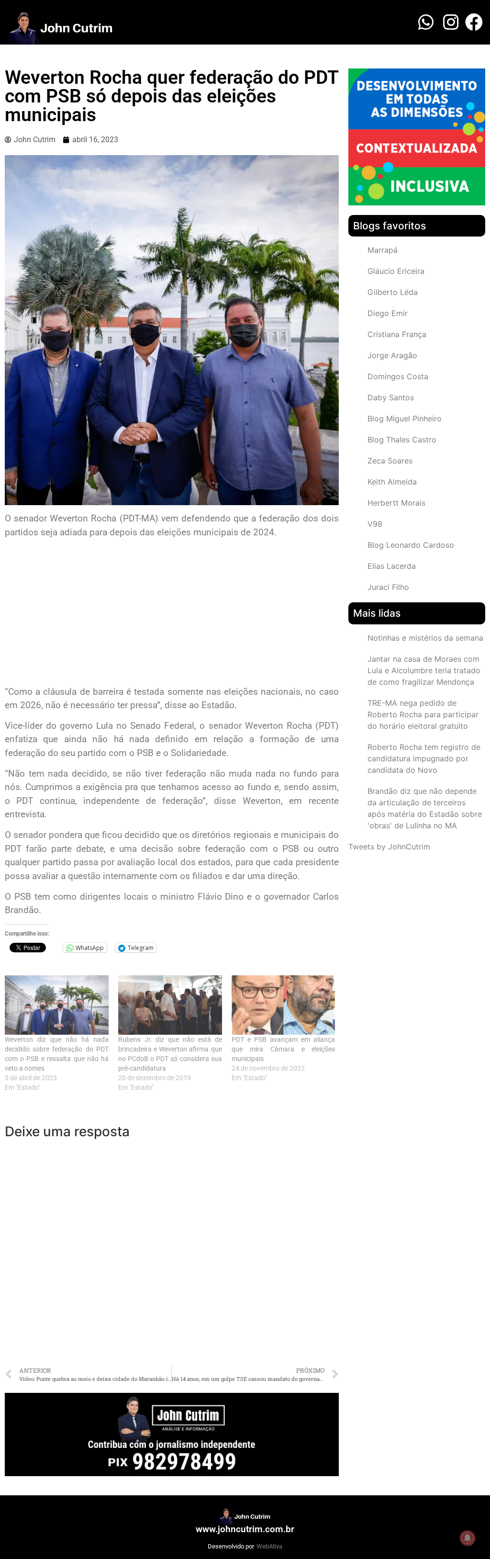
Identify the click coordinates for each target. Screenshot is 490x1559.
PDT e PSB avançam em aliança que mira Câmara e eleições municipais (283, 1049)
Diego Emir (388, 313)
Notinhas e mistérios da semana (425, 638)
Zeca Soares (390, 460)
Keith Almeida (392, 481)
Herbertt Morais (396, 503)
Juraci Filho (388, 587)
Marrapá (383, 250)
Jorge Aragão (392, 355)
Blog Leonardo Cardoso (411, 545)
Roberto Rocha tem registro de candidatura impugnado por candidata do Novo (424, 758)
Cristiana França (397, 334)
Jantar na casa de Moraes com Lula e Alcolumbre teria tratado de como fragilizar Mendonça (424, 670)
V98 (375, 524)
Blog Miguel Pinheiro (405, 418)
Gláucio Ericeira (396, 271)
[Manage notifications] (467, 1538)
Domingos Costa (398, 376)
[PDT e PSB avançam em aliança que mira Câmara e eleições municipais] (283, 1005)
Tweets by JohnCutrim (389, 846)
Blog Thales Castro (402, 439)
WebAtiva (269, 1546)
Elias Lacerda (392, 566)
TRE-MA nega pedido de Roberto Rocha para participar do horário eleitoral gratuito (423, 714)
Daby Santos (391, 397)
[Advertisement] (172, 613)
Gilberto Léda (393, 292)
